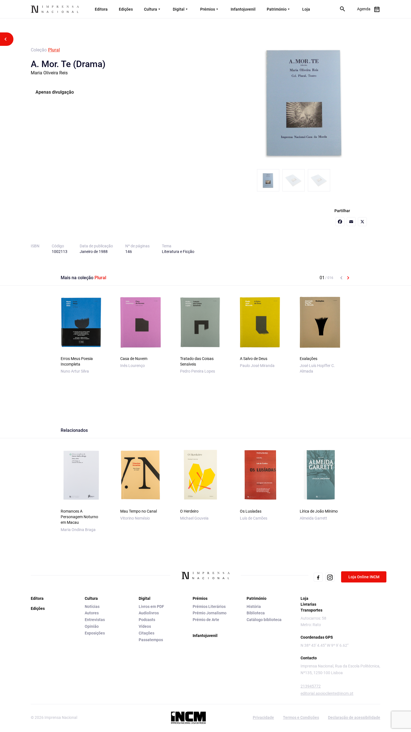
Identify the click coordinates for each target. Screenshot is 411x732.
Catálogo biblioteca (264, 619)
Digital (179, 9)
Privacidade (263, 717)
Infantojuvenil (243, 9)
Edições (126, 9)
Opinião (92, 626)
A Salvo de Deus (253, 358)
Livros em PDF (151, 606)
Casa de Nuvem (133, 358)
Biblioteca (256, 613)
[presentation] (341, 278)
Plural (54, 50)
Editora (101, 9)
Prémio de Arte (206, 619)
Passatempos (151, 640)
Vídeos (145, 626)
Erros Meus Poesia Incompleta (77, 361)
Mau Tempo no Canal (138, 511)
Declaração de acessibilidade (354, 717)
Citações (146, 633)
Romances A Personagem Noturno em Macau (79, 517)
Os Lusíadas (250, 511)
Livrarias (308, 604)
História (254, 606)
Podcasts (147, 619)
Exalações (308, 358)
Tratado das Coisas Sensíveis (197, 361)
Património (277, 9)
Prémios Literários (209, 606)
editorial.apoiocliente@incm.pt (327, 693)
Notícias (92, 606)
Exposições (95, 633)
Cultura (150, 9)
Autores (92, 613)
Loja (306, 9)
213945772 (311, 686)
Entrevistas (95, 619)
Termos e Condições (301, 717)
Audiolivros (149, 613)
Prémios (207, 9)
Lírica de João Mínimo (319, 511)
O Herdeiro (189, 511)
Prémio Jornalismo (209, 613)
